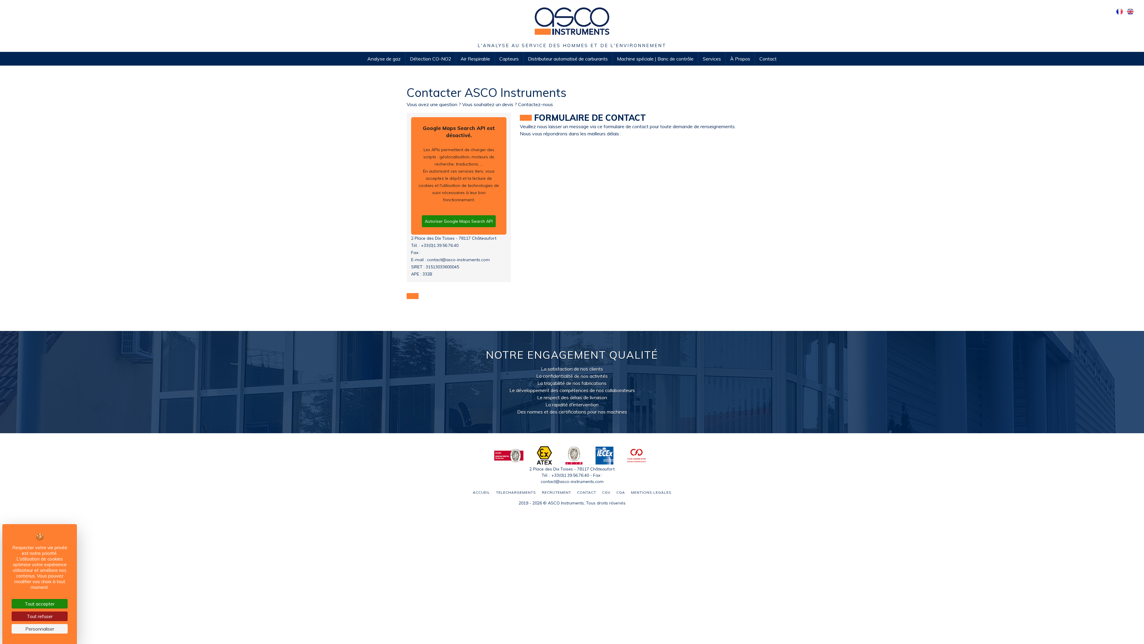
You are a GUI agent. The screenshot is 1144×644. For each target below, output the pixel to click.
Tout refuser (40, 616)
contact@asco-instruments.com (458, 259)
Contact (768, 59)
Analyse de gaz (384, 59)
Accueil (481, 492)
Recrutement (556, 492)
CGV (606, 492)
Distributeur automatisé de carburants (568, 59)
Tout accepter (40, 604)
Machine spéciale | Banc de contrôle (655, 59)
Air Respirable (475, 59)
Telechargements (516, 492)
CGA (620, 492)
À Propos (740, 59)
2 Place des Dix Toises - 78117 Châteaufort (453, 238)
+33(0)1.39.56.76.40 (439, 245)
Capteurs (509, 59)
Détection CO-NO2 (430, 59)
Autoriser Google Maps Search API (459, 221)
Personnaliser (39, 629)
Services (712, 59)
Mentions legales (651, 492)
